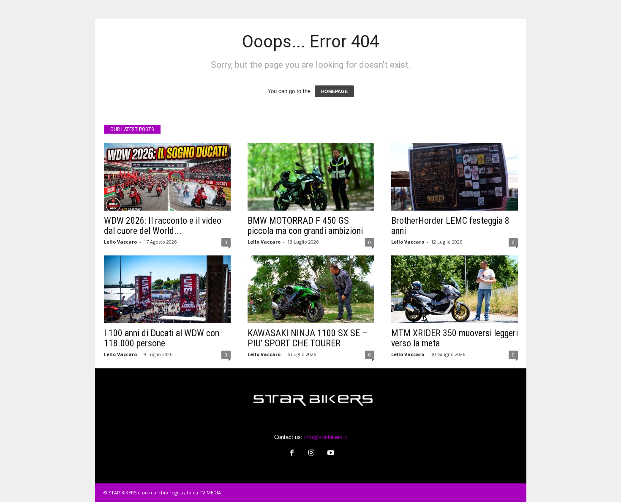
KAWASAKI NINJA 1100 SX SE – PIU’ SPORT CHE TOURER (308, 338)
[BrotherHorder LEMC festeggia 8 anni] (454, 177)
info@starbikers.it (325, 437)
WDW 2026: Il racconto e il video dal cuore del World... (162, 225)
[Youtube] (330, 453)
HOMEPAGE (334, 91)
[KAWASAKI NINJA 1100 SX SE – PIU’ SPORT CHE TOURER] (311, 289)
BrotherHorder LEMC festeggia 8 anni (450, 225)
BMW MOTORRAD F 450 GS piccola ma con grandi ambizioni (305, 225)
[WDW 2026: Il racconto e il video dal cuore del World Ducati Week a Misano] (167, 177)
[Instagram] (311, 453)
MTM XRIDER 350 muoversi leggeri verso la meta (454, 338)
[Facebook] (292, 453)
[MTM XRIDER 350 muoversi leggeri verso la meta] (454, 289)
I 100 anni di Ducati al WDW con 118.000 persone (161, 338)
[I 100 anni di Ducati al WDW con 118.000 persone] (167, 289)
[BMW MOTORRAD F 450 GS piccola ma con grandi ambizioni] (311, 177)
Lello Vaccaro (120, 242)
